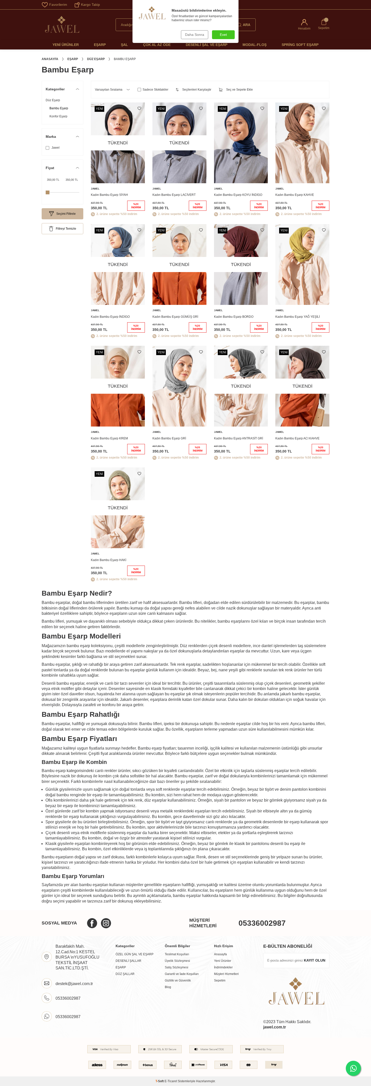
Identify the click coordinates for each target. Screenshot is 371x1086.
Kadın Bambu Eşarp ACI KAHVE (297, 438)
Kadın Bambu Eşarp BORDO (233, 317)
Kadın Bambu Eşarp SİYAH (109, 195)
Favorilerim (58, 5)
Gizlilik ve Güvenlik (178, 980)
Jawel (55, 147)
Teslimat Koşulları (177, 954)
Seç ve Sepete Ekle (239, 89)
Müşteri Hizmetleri (226, 974)
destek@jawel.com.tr (74, 984)
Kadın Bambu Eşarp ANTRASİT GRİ (238, 438)
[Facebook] (92, 923)
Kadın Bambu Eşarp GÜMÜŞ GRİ (175, 317)
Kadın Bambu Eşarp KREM (109, 438)
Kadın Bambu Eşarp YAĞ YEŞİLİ (297, 317)
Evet (223, 35)
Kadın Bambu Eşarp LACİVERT (174, 195)
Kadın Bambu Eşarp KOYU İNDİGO (238, 195)
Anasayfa (50, 59)
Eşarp (100, 45)
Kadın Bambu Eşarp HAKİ (108, 560)
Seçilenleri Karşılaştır (196, 89)
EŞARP (121, 967)
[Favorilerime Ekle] (139, 108)
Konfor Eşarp (58, 116)
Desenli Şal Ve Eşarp (206, 45)
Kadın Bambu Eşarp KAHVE (294, 195)
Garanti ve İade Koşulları (182, 974)
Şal (124, 45)
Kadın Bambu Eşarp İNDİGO (110, 317)
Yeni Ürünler (65, 45)
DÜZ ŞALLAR (125, 974)
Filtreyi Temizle (66, 228)
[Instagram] (106, 923)
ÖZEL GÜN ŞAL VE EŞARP (134, 954)
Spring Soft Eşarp (300, 45)
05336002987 (262, 923)
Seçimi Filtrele (66, 214)
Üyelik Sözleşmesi (177, 961)
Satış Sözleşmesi (176, 967)
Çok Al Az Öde (157, 45)
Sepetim (219, 980)
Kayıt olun (314, 960)
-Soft (160, 1081)
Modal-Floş (255, 45)
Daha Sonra (194, 35)
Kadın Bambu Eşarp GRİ (169, 438)
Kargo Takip (90, 5)
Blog (168, 987)
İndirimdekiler (223, 967)
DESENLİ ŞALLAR (128, 961)
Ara (246, 25)
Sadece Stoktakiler (155, 89)
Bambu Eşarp (58, 108)
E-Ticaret (171, 1081)
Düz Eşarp (96, 59)
